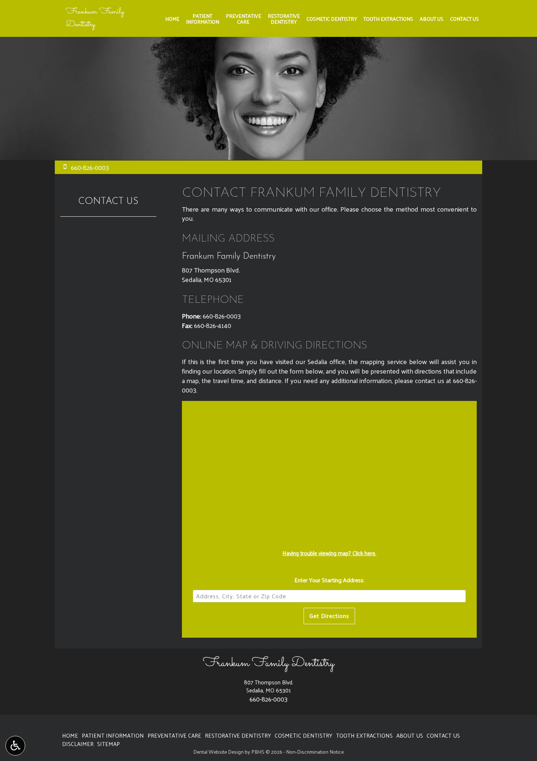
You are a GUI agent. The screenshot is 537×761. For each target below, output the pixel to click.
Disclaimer (78, 744)
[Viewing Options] (15, 746)
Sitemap (108, 744)
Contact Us (464, 19)
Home (172, 19)
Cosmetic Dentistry (331, 19)
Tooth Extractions (388, 19)
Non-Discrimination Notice (315, 751)
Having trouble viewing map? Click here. (329, 553)
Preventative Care (174, 735)
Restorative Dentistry (238, 735)
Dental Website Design (218, 751)
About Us (431, 19)
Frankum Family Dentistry (95, 18)
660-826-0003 (222, 316)
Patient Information (113, 735)
